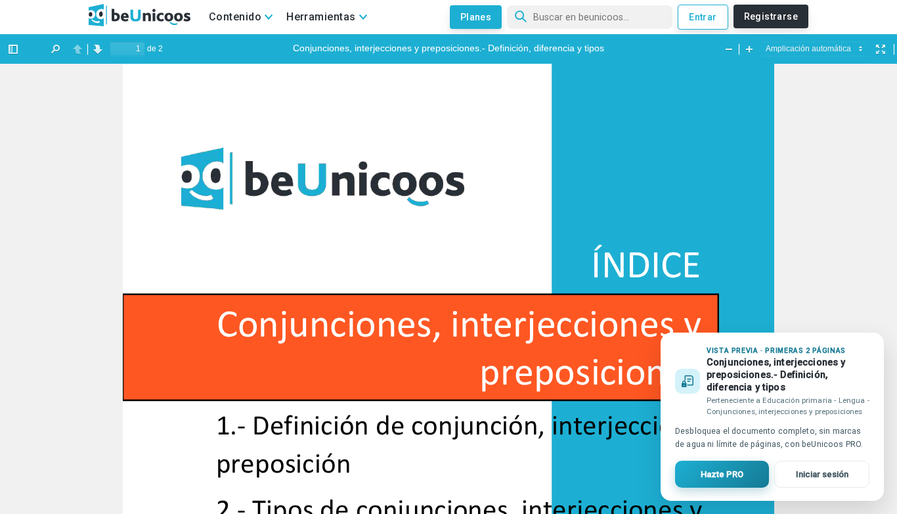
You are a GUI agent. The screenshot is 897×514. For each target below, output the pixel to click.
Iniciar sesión (822, 474)
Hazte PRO (722, 474)
